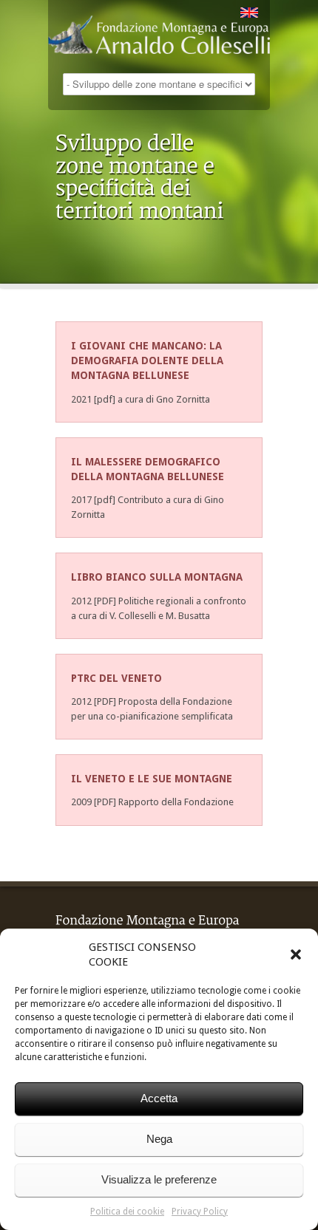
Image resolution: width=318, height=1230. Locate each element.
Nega (159, 1138)
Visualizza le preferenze (159, 1179)
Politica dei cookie (127, 1211)
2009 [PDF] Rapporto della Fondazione (152, 801)
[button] (295, 954)
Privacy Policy (200, 1211)
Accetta (159, 1098)
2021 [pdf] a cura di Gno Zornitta (140, 399)
